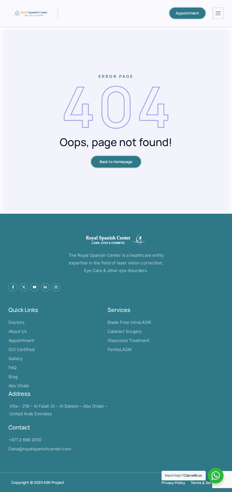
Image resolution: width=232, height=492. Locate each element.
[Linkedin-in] (45, 287)
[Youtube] (34, 287)
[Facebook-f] (12, 287)
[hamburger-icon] (218, 13)
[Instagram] (56, 287)
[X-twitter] (23, 287)
